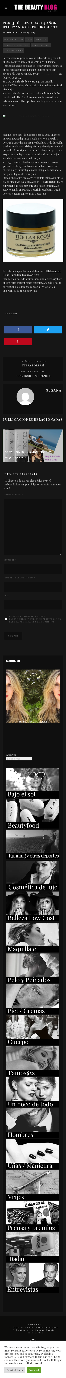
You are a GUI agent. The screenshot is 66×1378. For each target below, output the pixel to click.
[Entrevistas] (32, 1292)
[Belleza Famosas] (32, 1075)
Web (7, 595)
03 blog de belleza (13, 39)
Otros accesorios (13, 50)
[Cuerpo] (32, 1044)
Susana (7, 32)
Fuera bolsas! (33, 365)
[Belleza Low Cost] (32, 920)
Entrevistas (35, 1332)
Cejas (29, 39)
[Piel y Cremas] (32, 1013)
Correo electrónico (19, 578)
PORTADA (34, 1324)
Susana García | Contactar (33, 721)
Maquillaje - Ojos (41, 45)
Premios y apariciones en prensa (35, 1327)
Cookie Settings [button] (15, 1370)
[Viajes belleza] (32, 1199)
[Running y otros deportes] (32, 858)
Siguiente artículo (33, 371)
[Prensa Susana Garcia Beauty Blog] (32, 1230)
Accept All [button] (34, 1370)
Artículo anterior (33, 361)
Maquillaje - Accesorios (16, 45)
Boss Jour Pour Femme (33, 375)
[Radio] (32, 1261)
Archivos (11, 754)
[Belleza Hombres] (32, 1137)
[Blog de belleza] (32, 1106)
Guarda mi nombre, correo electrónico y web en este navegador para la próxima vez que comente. (35, 619)
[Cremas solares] (32, 796)
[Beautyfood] (32, 827)
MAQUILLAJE (41, 39)
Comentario (13, 494)
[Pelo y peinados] (32, 982)
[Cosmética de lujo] (32, 889)
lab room (11, 313)
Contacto (22, 1330)
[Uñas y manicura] (32, 1168)
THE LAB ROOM (49, 73)
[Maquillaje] (32, 951)
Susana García (45, 1330)
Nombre (10, 560)
